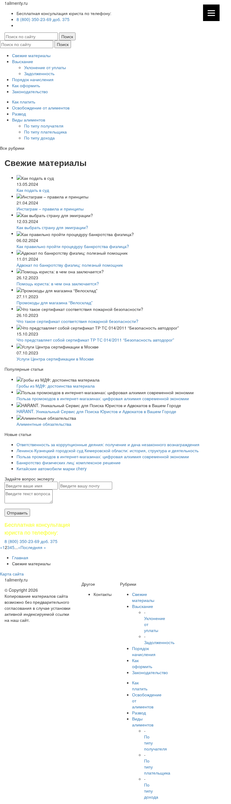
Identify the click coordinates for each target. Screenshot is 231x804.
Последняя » (33, 547)
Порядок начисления (33, 79)
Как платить (23, 102)
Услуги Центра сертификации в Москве (55, 359)
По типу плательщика (45, 132)
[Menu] (211, 13)
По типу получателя (43, 126)
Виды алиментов (28, 120)
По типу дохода (39, 138)
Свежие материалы (31, 55)
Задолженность (39, 73)
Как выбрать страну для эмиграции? (52, 227)
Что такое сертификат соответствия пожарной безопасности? (77, 321)
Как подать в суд (33, 190)
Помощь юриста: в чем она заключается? (58, 284)
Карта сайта (12, 574)
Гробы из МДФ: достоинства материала (56, 386)
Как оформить (26, 85)
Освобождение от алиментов (40, 108)
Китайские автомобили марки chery (52, 468)
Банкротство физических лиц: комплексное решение (69, 462)
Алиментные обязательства (44, 424)
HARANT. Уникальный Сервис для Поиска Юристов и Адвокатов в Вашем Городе (96, 411)
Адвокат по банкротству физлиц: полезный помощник (70, 265)
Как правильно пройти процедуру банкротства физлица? (73, 246)
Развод (19, 114)
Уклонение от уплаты (45, 67)
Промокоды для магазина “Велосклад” (55, 302)
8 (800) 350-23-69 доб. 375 (43, 19)
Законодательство (30, 91)
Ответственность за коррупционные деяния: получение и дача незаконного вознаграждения (108, 444)
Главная (20, 557)
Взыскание (22, 61)
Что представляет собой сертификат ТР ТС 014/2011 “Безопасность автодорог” (95, 340)
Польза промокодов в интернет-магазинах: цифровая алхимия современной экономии (103, 398)
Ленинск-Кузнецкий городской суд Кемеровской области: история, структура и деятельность (108, 450)
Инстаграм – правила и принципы (50, 209)
